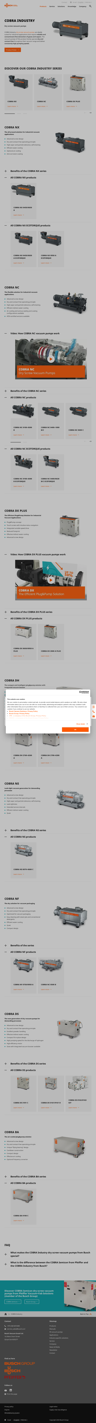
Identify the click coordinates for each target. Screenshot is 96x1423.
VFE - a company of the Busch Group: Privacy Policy (27, 715)
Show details (80, 724)
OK (75, 729)
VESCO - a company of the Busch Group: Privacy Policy (28, 718)
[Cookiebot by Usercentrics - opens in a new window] (80, 692)
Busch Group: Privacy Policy (19, 713)
